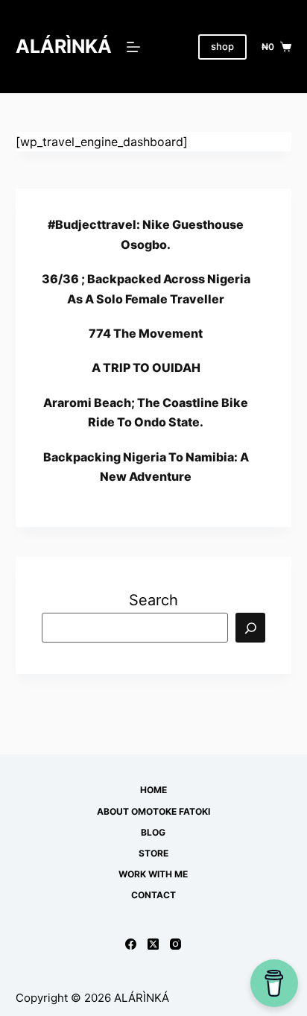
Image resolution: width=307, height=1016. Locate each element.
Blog (153, 832)
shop (222, 46)
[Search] (250, 628)
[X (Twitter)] (153, 944)
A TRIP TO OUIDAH (146, 367)
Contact (153, 894)
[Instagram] (175, 944)
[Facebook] (130, 944)
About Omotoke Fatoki (153, 811)
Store (153, 853)
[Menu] (133, 47)
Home (153, 789)
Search (153, 600)
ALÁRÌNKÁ (64, 46)
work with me (153, 874)
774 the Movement (146, 333)
